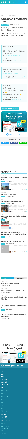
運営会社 (3, 423)
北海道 (9, 15)
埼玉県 (3, 309)
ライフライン (4, 175)
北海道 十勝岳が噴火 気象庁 (8, 194)
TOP (2, 15)
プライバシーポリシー (5, 426)
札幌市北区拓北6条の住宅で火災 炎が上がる (13, 241)
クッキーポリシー (4, 428)
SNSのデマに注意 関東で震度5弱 (10, 283)
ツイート (6, 142)
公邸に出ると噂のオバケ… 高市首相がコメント (14, 290)
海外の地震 (4, 417)
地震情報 (3, 414)
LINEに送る (23, 142)
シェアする (14, 142)
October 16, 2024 (16, 60)
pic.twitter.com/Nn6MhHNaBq (13, 55)
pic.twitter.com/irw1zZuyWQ (10, 73)
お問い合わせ (3, 430)
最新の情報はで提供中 (10, 108)
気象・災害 (3, 192)
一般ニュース (4, 214)
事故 (2, 199)
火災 (5, 15)
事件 (2, 374)
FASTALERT (3, 433)
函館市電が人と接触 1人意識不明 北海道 (12, 201)
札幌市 (13, 15)
